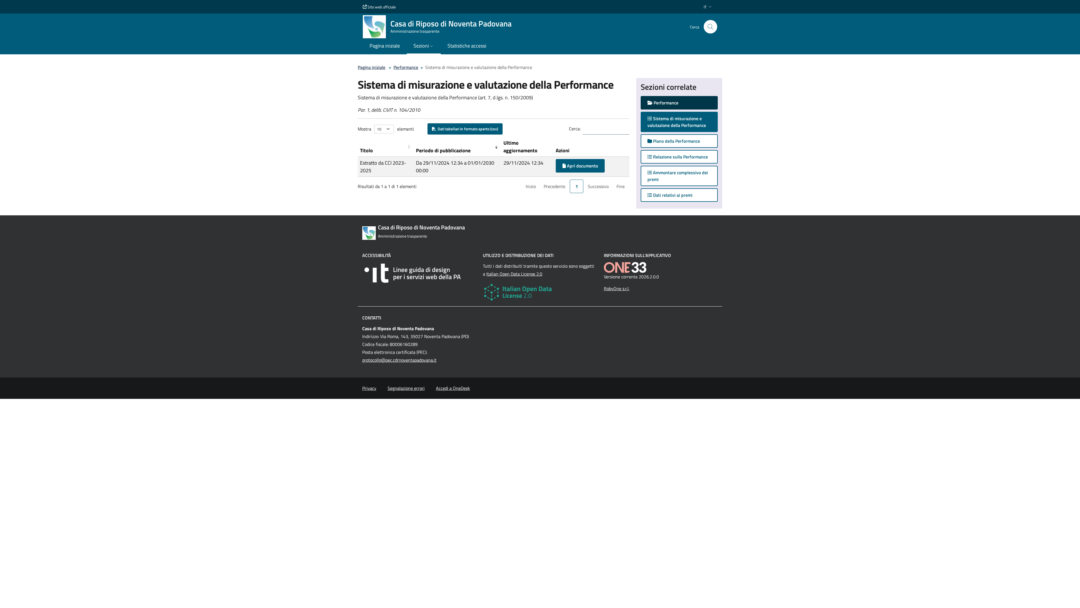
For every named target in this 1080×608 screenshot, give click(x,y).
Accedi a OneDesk (453, 388)
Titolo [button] (366, 150)
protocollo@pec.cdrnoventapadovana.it (399, 360)
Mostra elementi (386, 129)
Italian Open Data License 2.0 (514, 274)
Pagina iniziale (371, 67)
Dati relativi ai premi (672, 195)
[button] (708, 7)
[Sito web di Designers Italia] (419, 273)
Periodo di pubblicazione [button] (443, 150)
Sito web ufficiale (381, 7)
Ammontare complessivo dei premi (677, 176)
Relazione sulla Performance (680, 156)
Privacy (369, 388)
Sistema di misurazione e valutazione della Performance (682, 122)
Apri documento (582, 165)
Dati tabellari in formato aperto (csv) (467, 129)
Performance (405, 67)
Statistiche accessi (466, 46)
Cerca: (574, 128)
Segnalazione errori (406, 388)
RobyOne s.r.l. (616, 288)
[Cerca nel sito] (710, 26)
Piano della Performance (676, 141)
